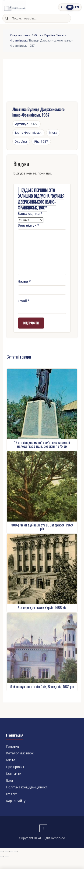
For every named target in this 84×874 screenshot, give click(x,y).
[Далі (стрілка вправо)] (6, 856)
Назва (24, 281)
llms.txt (11, 794)
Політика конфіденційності (27, 787)
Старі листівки (20, 35)
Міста (37, 35)
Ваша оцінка (30, 213)
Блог (10, 780)
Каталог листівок (20, 753)
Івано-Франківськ (28, 132)
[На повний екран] (6, 851)
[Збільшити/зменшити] (2, 851)
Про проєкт (15, 766)
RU (62, 7)
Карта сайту (15, 800)
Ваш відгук (28, 225)
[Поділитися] (11, 851)
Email (24, 301)
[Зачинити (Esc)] (16, 851)
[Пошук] (6, 18)
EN (77, 7)
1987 (41, 141)
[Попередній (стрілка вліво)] (2, 856)
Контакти (13, 773)
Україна (49, 35)
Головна (13, 746)
